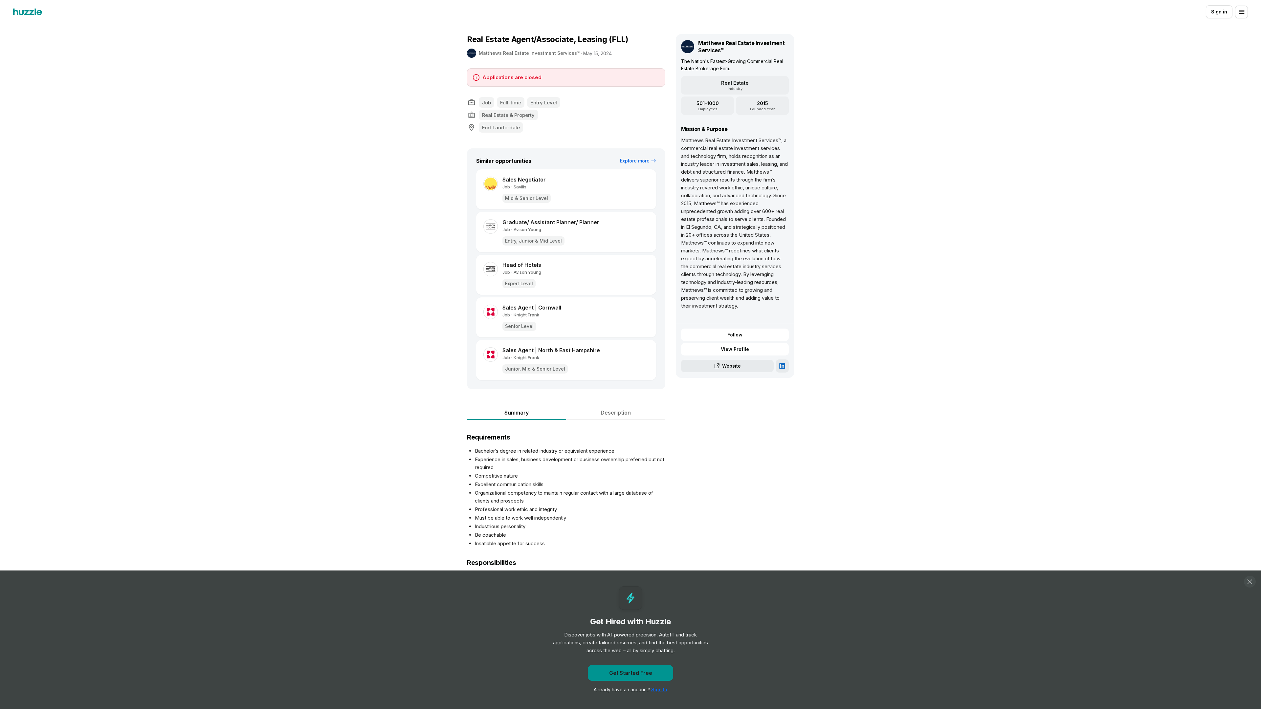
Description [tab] (616, 412)
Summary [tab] (516, 412)
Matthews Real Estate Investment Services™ (529, 53)
